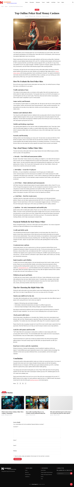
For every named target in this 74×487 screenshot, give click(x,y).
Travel (43, 2)
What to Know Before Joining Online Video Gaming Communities (12, 412)
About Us (27, 472)
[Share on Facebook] (20, 383)
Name (15, 440)
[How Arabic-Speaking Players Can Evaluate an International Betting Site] (37, 403)
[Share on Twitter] (17, 383)
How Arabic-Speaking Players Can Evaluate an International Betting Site (35, 412)
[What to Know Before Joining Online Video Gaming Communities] (12, 403)
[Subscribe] (71, 473)
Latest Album (43, 470)
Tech (58, 2)
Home (26, 2)
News (63, 2)
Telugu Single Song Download (46, 472)
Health (48, 2)
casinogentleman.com (23, 267)
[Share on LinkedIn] (23, 383)
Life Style (53, 2)
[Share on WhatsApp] (25, 383)
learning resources (34, 380)
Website (15, 450)
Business (38, 2)
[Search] (73, 2)
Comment (15, 426)
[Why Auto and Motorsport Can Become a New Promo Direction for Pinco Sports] (61, 403)
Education (32, 2)
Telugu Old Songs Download (46, 474)
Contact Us (27, 476)
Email (14, 445)
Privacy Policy (28, 474)
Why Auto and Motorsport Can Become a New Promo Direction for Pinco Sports (60, 412)
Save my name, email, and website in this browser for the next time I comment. (32, 456)
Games (6, 6)
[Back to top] (71, 484)
